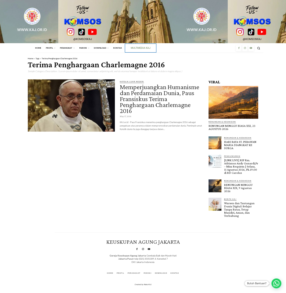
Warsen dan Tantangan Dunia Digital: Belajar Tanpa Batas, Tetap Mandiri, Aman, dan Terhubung (239, 209)
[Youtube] (251, 48)
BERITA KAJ (230, 199)
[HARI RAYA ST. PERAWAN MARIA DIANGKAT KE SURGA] (215, 142)
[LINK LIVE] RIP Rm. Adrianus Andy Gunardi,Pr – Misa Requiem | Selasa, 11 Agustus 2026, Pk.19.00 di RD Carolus (241, 166)
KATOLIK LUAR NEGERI (132, 82)
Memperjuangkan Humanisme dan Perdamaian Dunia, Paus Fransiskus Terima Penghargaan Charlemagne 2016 (159, 98)
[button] (258, 48)
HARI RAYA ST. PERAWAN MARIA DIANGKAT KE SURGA (240, 145)
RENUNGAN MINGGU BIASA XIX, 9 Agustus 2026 (238, 188)
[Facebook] (239, 48)
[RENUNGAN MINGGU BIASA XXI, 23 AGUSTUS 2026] (233, 102)
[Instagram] (245, 48)
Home (30, 58)
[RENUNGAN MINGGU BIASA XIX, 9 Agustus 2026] (215, 185)
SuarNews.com (138, 265)
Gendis (152, 265)
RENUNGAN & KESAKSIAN (222, 122)
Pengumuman (232, 156)
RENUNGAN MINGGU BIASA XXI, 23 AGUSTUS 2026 (232, 127)
